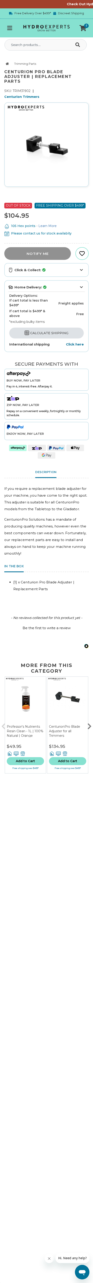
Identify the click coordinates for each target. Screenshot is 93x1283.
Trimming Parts (25, 63)
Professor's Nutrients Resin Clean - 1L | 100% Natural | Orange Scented (25, 733)
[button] (82, 28)
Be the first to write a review (47, 628)
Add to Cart (25, 761)
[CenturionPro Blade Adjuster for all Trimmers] (67, 701)
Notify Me (38, 253)
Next (89, 725)
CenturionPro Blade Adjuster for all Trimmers (64, 731)
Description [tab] (45, 472)
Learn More (47, 226)
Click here (75, 344)
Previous (3, 725)
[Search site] (78, 45)
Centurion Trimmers (21, 97)
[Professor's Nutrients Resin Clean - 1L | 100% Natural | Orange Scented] (25, 701)
